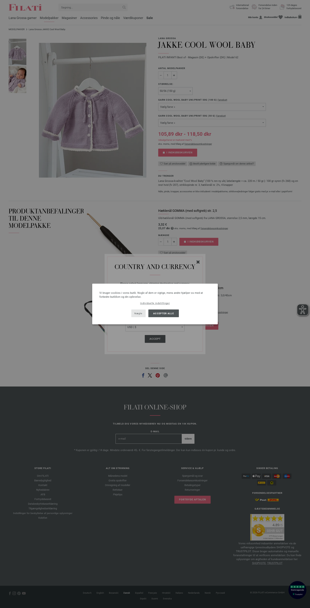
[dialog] (155, 304)
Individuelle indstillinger (155, 303)
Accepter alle (163, 313)
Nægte (138, 313)
